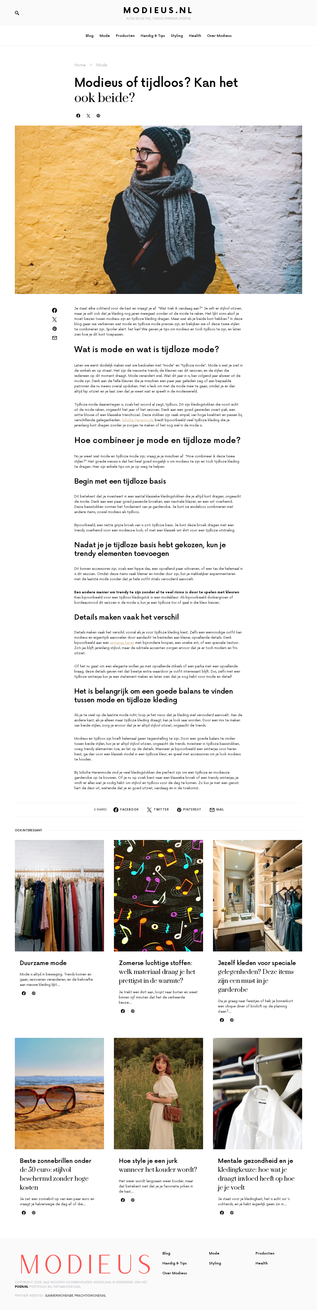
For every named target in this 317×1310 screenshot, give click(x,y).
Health (262, 1263)
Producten (265, 1253)
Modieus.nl (158, 11)
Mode (101, 65)
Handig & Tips (174, 1263)
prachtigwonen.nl (90, 1296)
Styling (215, 1263)
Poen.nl (21, 1287)
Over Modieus (174, 1273)
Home (80, 65)
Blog (166, 1253)
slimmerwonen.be (59, 1296)
